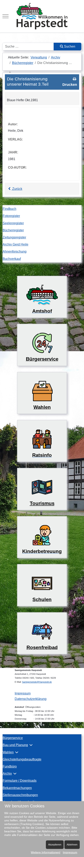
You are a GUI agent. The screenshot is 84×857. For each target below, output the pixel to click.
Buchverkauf (12, 259)
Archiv (7, 773)
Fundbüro (10, 766)
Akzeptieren (54, 844)
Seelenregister (13, 223)
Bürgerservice (13, 738)
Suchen (69, 46)
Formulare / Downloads (19, 780)
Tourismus (42, 503)
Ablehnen (72, 844)
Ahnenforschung (15, 251)
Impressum (23, 693)
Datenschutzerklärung (30, 699)
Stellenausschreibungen (20, 795)
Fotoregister (11, 216)
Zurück (16, 188)
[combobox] (28, 46)
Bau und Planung (15, 745)
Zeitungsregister (14, 237)
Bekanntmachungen (17, 788)
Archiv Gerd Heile (15, 244)
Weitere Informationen (45, 852)
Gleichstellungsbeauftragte (22, 759)
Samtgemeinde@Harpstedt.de (37, 682)
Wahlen (8, 752)
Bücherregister (13, 230)
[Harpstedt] (42, 16)
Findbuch (9, 209)
